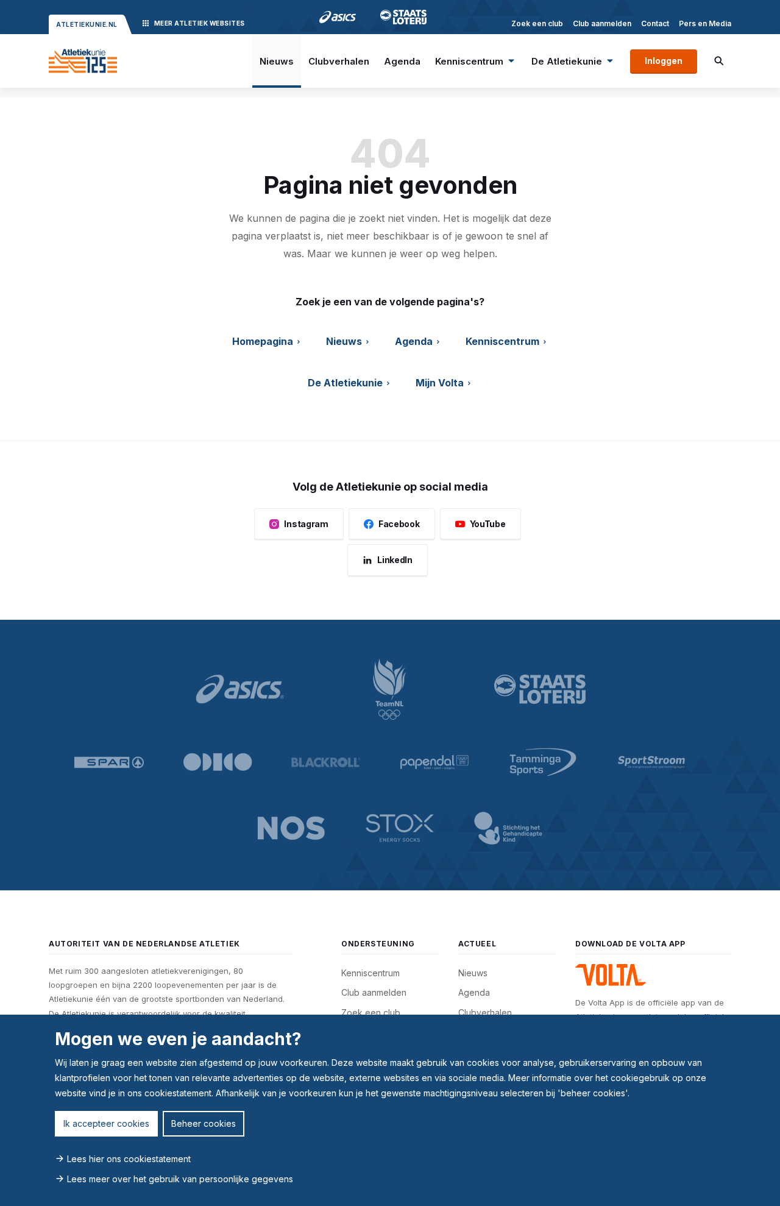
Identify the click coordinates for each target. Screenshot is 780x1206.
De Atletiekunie (566, 61)
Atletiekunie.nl (87, 24)
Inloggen (663, 60)
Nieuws (277, 61)
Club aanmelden (602, 23)
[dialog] (390, 1110)
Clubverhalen (338, 61)
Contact (655, 23)
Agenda (402, 61)
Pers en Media (705, 23)
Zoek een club (537, 23)
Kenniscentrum (469, 61)
